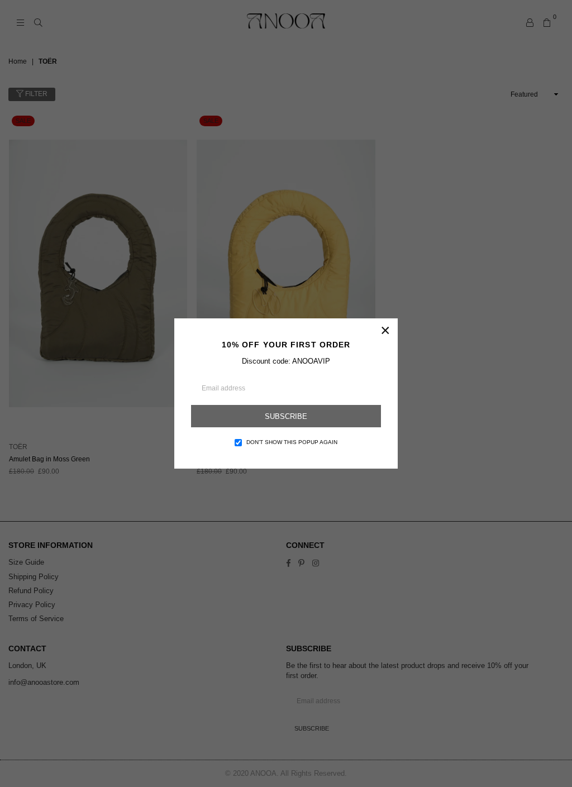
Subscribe (286, 416)
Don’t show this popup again (291, 442)
